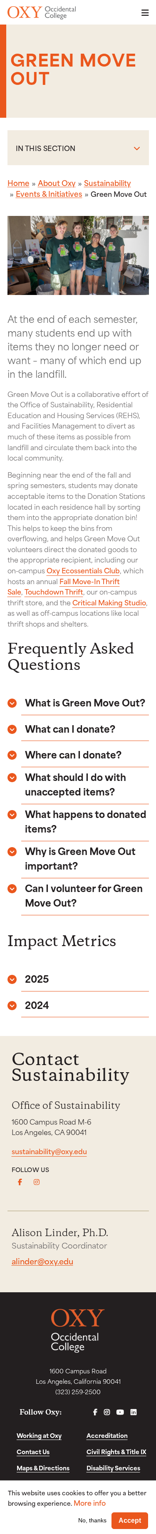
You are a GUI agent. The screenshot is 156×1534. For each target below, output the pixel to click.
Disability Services (113, 1467)
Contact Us (33, 1451)
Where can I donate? (73, 754)
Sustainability (107, 182)
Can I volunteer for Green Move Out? (84, 894)
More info (90, 1502)
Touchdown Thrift (54, 591)
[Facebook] (20, 1182)
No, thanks (92, 1520)
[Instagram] (36, 1182)
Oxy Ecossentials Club (83, 570)
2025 (37, 978)
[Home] (41, 13)
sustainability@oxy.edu (49, 1150)
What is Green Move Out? (85, 702)
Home (18, 182)
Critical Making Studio (109, 602)
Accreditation (107, 1435)
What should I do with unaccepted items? (75, 783)
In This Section (46, 148)
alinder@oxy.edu (42, 1261)
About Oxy (57, 182)
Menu (142, 12)
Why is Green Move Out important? (80, 857)
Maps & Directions (43, 1467)
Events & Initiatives (49, 193)
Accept (130, 1520)
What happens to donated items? (85, 820)
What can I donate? (70, 728)
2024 (37, 1004)
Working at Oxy (39, 1435)
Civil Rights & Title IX (116, 1451)
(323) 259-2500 (78, 1391)
